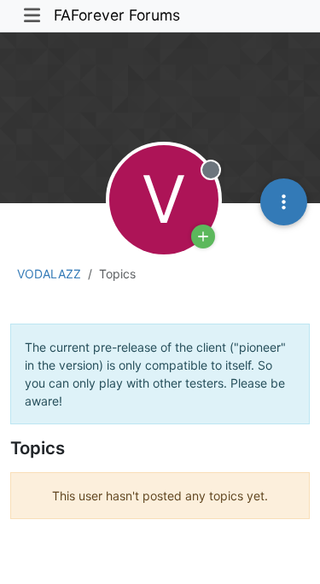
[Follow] (203, 236)
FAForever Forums (117, 15)
